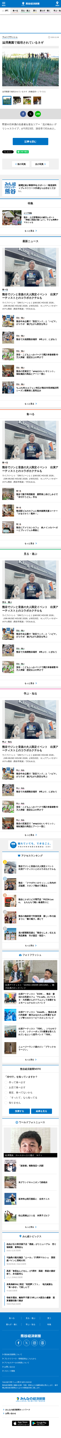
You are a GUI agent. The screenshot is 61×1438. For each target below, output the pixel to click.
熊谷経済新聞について (13, 1354)
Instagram (34, 1343)
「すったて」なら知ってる (23, 1097)
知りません (15, 1102)
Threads (42, 1343)
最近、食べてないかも (21, 1092)
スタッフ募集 (9, 1371)
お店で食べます (17, 1087)
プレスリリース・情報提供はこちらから (20, 1358)
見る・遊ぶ (25, 10)
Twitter (26, 1343)
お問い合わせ (9, 1367)
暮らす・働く (45, 10)
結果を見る (41, 1111)
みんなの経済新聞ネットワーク (30, 1399)
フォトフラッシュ (10, 37)
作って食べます (17, 1082)
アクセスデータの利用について (16, 1362)
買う (35, 10)
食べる (15, 10)
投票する (19, 1111)
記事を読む (30, 141)
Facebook (18, 1343)
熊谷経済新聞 (30, 4)
